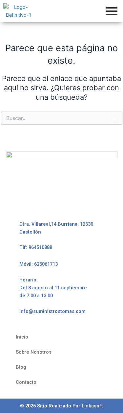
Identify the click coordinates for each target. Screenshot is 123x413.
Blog (21, 367)
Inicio (22, 337)
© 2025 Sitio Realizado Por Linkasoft (61, 406)
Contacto (26, 382)
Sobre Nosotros (33, 352)
